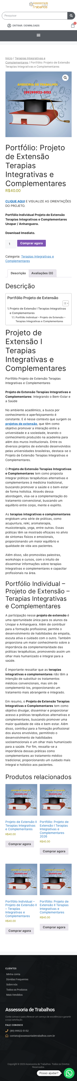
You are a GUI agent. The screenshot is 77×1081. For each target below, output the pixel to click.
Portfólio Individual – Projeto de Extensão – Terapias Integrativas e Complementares (40, 319)
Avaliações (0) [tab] (42, 273)
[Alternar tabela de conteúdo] (64, 303)
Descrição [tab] (18, 273)
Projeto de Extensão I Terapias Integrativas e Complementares (38, 311)
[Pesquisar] (71, 15)
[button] (39, 35)
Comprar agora (31, 243)
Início (8, 58)
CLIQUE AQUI (15, 201)
